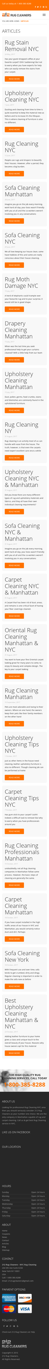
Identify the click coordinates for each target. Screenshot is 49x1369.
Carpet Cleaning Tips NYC (22, 798)
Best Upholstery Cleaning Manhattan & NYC (21, 1013)
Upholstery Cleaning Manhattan (19, 380)
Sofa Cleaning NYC (22, 238)
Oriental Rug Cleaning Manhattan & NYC (21, 639)
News (4, 1237)
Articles (5, 1243)
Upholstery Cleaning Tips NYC (22, 744)
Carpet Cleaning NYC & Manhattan (22, 586)
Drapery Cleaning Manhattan (19, 329)
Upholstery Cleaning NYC (22, 96)
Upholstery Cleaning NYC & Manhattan (22, 478)
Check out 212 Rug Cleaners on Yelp (18, 1332)
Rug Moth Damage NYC (21, 282)
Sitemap (6, 1250)
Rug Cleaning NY (21, 428)
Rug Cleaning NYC (21, 147)
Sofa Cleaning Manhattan (22, 191)
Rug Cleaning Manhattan (21, 693)
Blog (4, 1247)
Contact (5, 1240)
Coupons (6, 1234)
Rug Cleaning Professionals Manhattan (22, 851)
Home (16, 21)
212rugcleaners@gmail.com (20, 1281)
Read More (14, 79)
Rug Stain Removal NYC (22, 45)
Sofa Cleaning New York (22, 956)
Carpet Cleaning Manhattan (19, 905)
